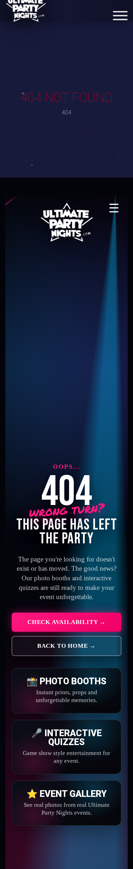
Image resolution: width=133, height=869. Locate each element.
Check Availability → (66, 622)
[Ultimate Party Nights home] (66, 222)
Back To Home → (66, 645)
